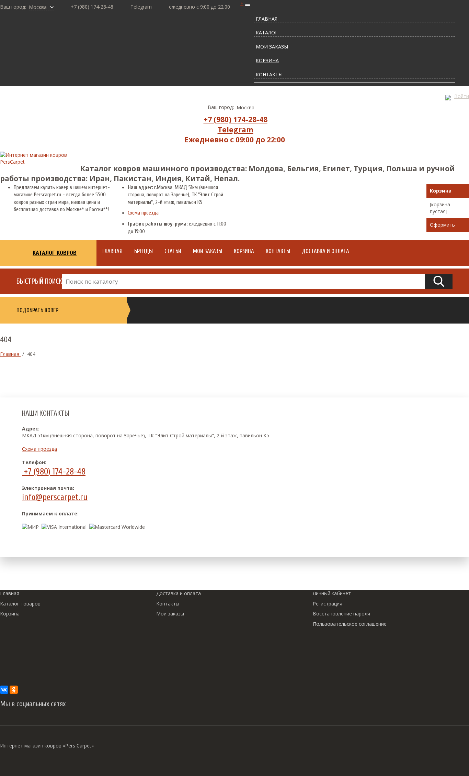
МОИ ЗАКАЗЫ (272, 46)
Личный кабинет (332, 593)
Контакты (167, 603)
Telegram (141, 6)
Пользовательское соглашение (350, 624)
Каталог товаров (20, 603)
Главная (9, 593)
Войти (461, 96)
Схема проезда (143, 213)
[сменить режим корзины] (463, 191)
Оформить (442, 224)
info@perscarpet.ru (55, 497)
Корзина (440, 190)
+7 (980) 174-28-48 (92, 6)
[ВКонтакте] (4, 690)
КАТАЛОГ (267, 32)
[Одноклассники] (14, 690)
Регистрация (327, 603)
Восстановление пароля (341, 613)
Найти (439, 281)
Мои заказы (170, 613)
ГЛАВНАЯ (266, 18)
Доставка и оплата (178, 593)
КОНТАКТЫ (269, 74)
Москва (38, 7)
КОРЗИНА (267, 60)
